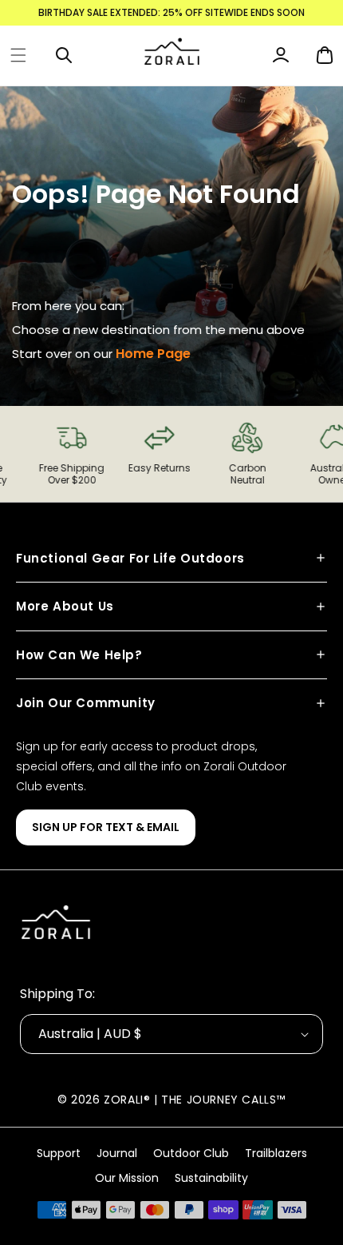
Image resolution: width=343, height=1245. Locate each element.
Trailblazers (276, 1153)
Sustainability (211, 1178)
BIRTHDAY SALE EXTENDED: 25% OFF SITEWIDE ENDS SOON (171, 12)
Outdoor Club (191, 1153)
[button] (18, 55)
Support (59, 1153)
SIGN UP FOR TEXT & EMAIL (105, 827)
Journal (117, 1153)
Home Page (153, 353)
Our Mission (127, 1178)
